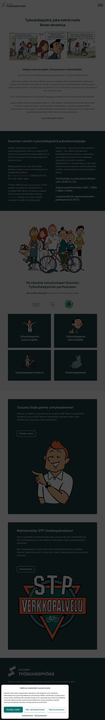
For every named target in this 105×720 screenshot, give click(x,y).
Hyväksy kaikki (13, 709)
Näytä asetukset (56, 709)
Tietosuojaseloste (40, 715)
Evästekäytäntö (27, 715)
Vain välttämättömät (34, 709)
